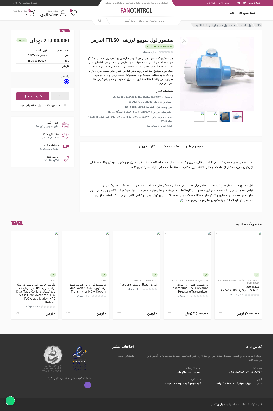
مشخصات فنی (170, 146)
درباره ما (211, 2)
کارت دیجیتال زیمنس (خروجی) (138, 284)
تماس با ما (224, 2)
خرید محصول (33, 96)
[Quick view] (218, 234)
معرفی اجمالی (194, 146)
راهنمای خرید (126, 356)
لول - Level (246, 25)
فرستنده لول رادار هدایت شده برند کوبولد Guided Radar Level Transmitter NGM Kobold (85, 288)
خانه (232, 13)
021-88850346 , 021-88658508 (245, 372)
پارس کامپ (217, 404)
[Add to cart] (220, 313)
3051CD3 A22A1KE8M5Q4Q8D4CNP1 (240, 288)
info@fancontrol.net (189, 372)
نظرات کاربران (147, 146)
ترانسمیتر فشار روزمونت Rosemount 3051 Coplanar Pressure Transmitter (189, 288)
